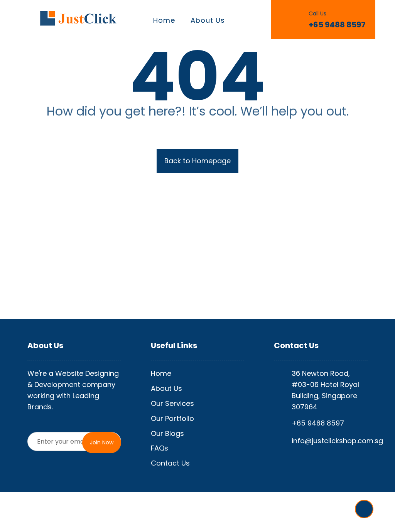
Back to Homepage (197, 161)
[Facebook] (364, 509)
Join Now (101, 442)
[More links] (246, 20)
